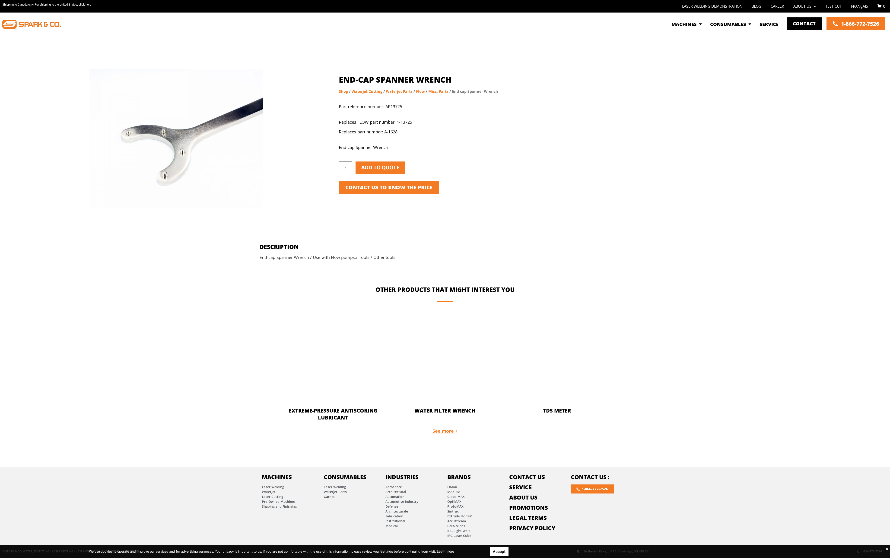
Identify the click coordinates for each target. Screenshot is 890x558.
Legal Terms (528, 518)
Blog (756, 6)
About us (802, 6)
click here (85, 4)
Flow (420, 91)
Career (777, 6)
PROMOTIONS (528, 507)
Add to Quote (380, 167)
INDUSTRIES (402, 477)
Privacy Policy (532, 528)
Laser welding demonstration (712, 6)
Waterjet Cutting (367, 91)
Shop (343, 91)
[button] (445, 431)
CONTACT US (527, 477)
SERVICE (520, 487)
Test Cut (833, 6)
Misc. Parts (438, 91)
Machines (277, 477)
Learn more (445, 551)
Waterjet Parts (399, 91)
